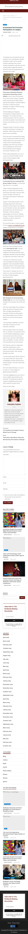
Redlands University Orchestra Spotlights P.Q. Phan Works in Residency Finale (12, 809)
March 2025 (6, 673)
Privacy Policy (16, 923)
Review (5, 778)
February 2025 (7, 677)
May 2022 (5, 738)
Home (9, 923)
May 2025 (5, 666)
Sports (5, 781)
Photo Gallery (11, 525)
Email (5, 483)
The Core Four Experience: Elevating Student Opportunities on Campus (14, 834)
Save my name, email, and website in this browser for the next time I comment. (15, 497)
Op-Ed (5, 767)
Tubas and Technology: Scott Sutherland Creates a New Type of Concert (13, 555)
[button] (3, 10)
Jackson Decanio (8, 534)
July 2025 (5, 659)
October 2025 (7, 648)
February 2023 (7, 731)
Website (5, 489)
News (10, 574)
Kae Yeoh (6, 559)
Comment (6, 454)
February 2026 (7, 644)
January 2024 (7, 709)
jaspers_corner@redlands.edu (16, 225)
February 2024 (7, 706)
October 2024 (7, 691)
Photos (5, 774)
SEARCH (5, 593)
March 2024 (6, 702)
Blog (4, 756)
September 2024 (8, 695)
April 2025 (6, 670)
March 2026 (6, 641)
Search (22, 597)
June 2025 (6, 663)
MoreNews (22, 930)
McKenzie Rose (7, 585)
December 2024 (8, 684)
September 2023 (8, 724)
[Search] (24, 10)
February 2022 (7, 742)
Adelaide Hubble (7, 32)
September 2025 (8, 652)
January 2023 (7, 735)
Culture (4, 24)
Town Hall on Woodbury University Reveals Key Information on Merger (14, 437)
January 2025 (7, 681)
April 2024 (6, 699)
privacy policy (9, 625)
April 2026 (6, 637)
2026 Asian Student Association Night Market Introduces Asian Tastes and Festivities (12, 531)
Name (5, 477)
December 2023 (8, 713)
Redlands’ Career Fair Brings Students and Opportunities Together (11, 883)
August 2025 (6, 655)
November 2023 (8, 717)
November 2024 (8, 688)
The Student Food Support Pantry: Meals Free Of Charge (13, 430)
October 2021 (7, 746)
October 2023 (7, 720)
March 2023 (6, 727)
